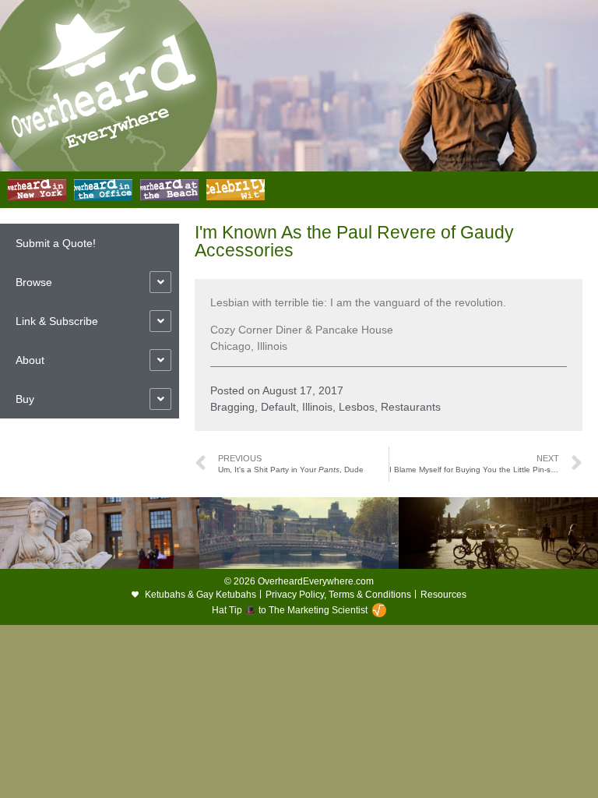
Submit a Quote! (56, 243)
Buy (25, 399)
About (30, 360)
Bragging (232, 407)
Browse (34, 282)
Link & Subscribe (57, 321)
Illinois (317, 407)
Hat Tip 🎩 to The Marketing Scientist (290, 610)
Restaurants (411, 407)
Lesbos (357, 407)
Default (278, 407)
